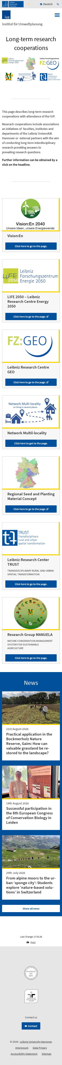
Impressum (21, 1047)
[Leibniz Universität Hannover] (13, 4)
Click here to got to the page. (31, 443)
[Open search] (58, 4)
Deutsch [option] (48, 4)
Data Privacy (40, 1047)
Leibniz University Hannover (36, 1041)
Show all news (31, 908)
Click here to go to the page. (31, 246)
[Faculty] (29, 4)
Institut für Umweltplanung (22, 24)
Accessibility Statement (24, 1053)
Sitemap (46, 1053)
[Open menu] (57, 16)
